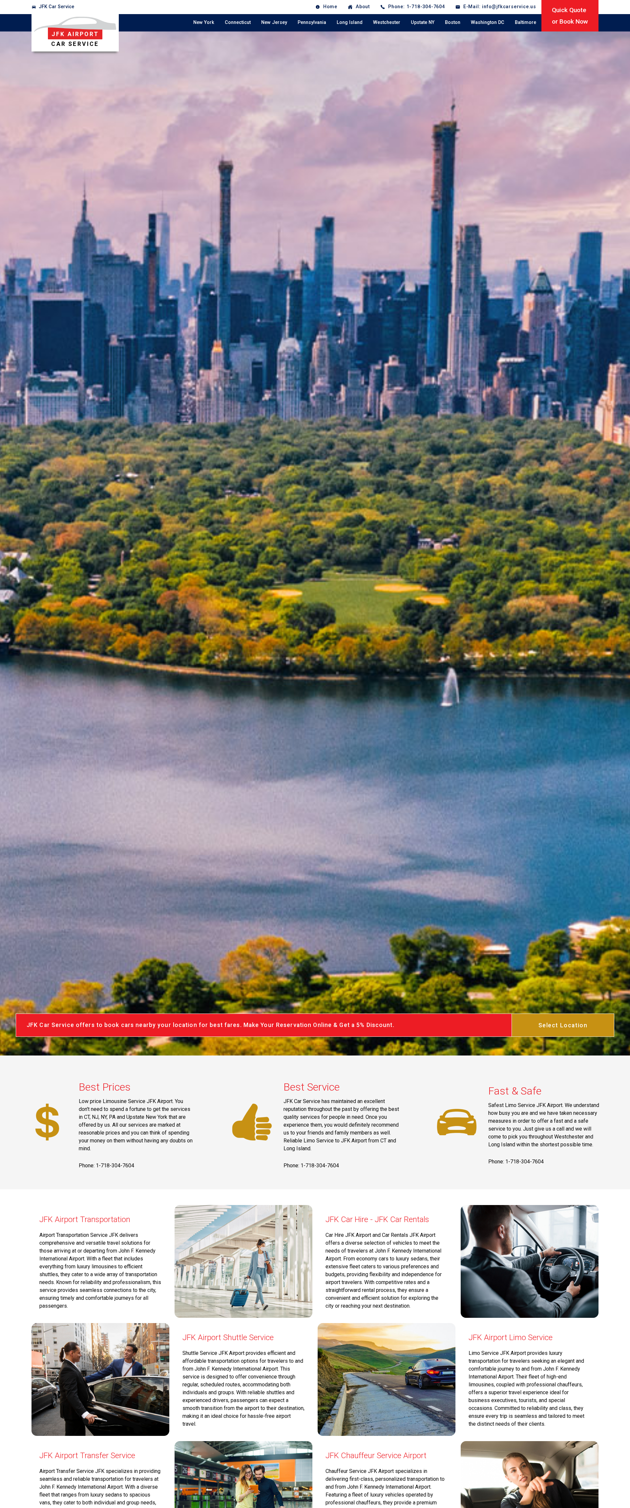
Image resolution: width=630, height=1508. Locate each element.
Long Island (350, 22)
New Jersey (274, 22)
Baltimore (525, 22)
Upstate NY (422, 22)
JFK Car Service (56, 7)
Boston (452, 22)
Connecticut (238, 22)
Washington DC (487, 22)
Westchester (386, 22)
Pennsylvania (312, 22)
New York (203, 22)
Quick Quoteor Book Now (570, 15)
